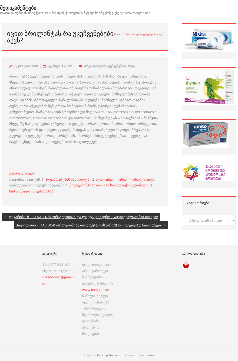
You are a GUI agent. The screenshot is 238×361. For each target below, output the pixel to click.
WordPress (147, 355)
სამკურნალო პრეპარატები (32, 191)
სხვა (161, 34)
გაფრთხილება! (22, 173)
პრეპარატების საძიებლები (68, 179)
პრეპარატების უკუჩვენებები (141, 34)
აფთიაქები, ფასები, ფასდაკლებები (126, 179)
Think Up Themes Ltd (110, 355)
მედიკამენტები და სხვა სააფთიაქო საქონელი (109, 185)
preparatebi (28, 66)
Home (117, 34)
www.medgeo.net (96, 289)
